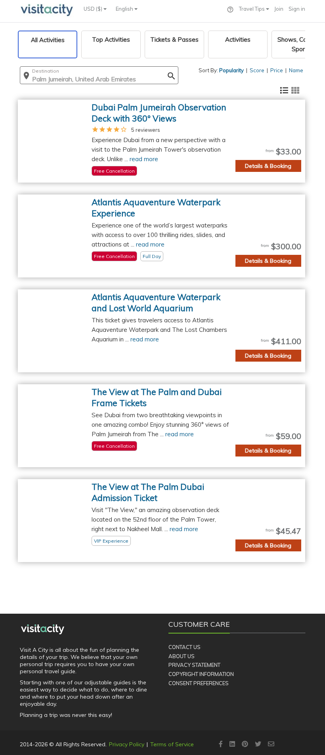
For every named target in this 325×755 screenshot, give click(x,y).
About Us (181, 656)
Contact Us (184, 647)
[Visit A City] (42, 629)
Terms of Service (172, 744)
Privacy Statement (194, 665)
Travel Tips (252, 9)
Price (276, 70)
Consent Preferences (198, 683)
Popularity (231, 70)
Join (278, 9)
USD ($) (93, 9)
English (125, 9)
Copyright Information (201, 674)
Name (296, 70)
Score (257, 70)
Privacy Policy (126, 744)
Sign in (297, 9)
